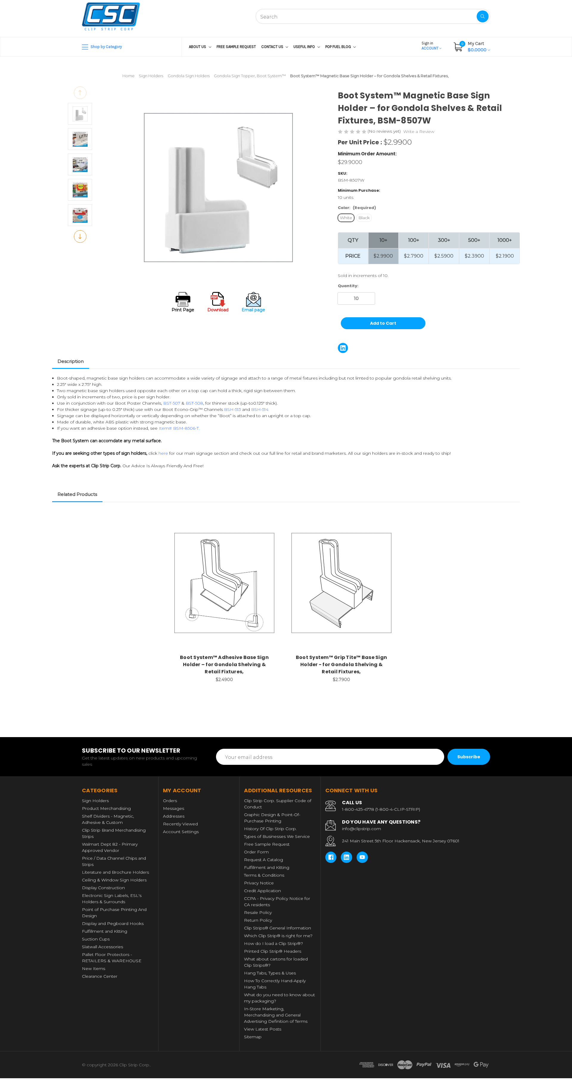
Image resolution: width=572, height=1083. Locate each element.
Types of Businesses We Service (277, 836)
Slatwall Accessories (102, 946)
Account (430, 45)
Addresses (173, 816)
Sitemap (253, 1036)
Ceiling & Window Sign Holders (114, 880)
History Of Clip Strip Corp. (270, 828)
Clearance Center (99, 976)
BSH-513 (232, 409)
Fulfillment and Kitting (104, 931)
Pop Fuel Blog (338, 46)
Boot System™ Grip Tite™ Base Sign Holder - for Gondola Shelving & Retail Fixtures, (341, 664)
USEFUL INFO (304, 46)
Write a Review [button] (418, 131)
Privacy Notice (259, 883)
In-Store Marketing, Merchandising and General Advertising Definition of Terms (275, 1015)
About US (198, 46)
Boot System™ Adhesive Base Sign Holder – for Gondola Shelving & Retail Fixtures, (224, 664)
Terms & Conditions (264, 875)
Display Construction (103, 887)
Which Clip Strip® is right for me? (278, 935)
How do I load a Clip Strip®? (273, 943)
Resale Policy (258, 912)
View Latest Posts (262, 1029)
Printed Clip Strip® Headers (272, 951)
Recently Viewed (180, 824)
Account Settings (181, 831)
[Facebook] (331, 857)
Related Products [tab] (77, 494)
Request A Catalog (263, 859)
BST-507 (171, 403)
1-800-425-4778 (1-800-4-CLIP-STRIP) (381, 809)
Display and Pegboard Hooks (113, 923)
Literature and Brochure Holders (115, 872)
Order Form (256, 852)
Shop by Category (106, 46)
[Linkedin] (343, 348)
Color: (357, 208)
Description (70, 361)
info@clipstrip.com (361, 828)
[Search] (483, 16)
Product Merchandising (106, 808)
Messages (173, 808)
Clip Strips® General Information (277, 928)
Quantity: (348, 286)
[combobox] (373, 16)
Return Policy (258, 920)
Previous (80, 92)
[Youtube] (362, 857)
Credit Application (262, 890)
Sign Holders (95, 800)
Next (80, 236)
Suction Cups (96, 939)
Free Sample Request (236, 46)
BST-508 (194, 403)
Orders (170, 800)
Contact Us (272, 46)
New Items (93, 968)
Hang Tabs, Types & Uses (270, 973)
